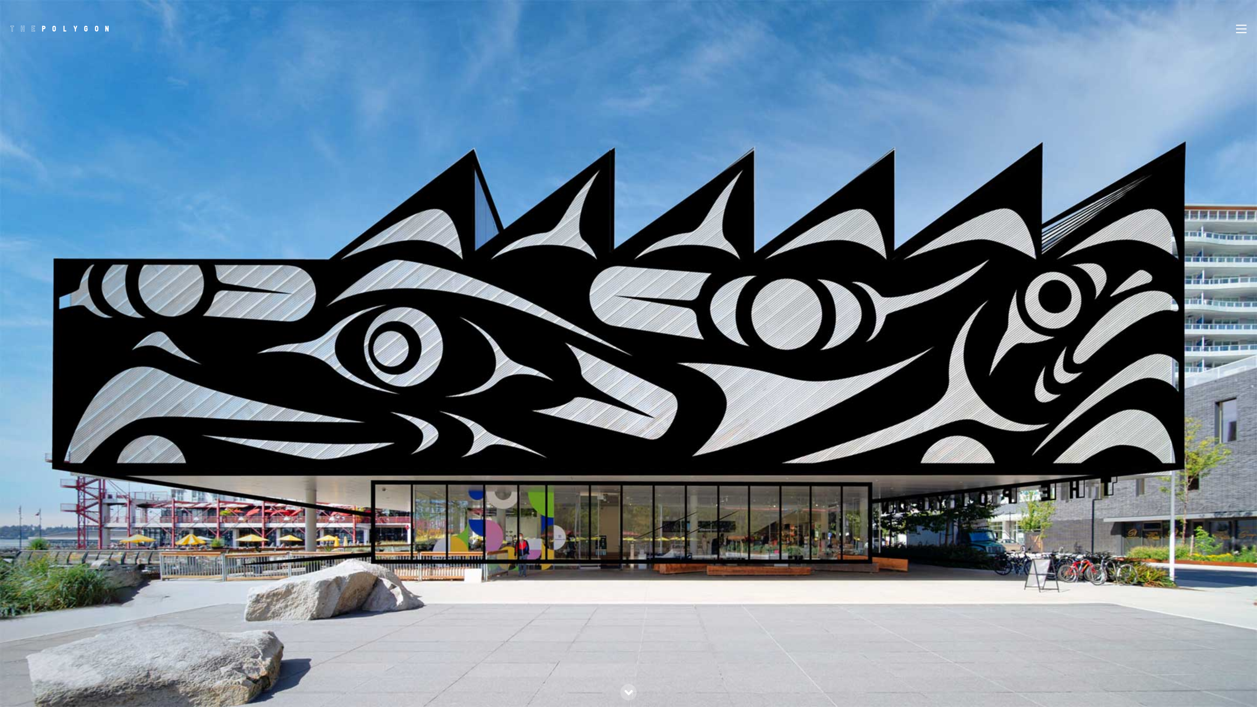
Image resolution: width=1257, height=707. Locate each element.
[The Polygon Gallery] (59, 28)
